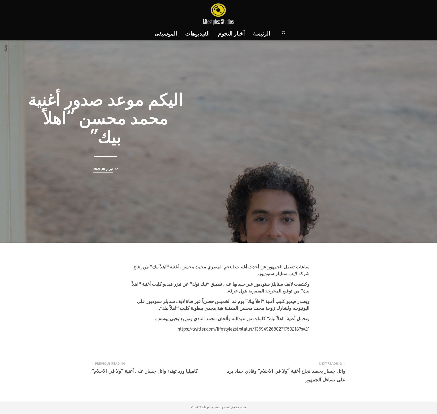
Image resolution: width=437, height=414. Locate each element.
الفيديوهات (197, 34)
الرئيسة (261, 34)
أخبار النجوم (231, 34)
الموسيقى (166, 34)
